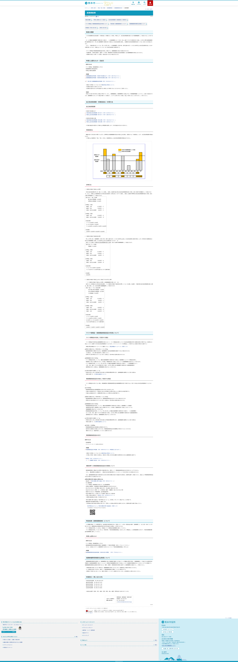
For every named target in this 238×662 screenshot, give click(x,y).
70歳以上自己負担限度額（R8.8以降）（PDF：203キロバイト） (100, 121)
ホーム (87, 8)
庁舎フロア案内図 (168, 632)
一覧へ (76, 636)
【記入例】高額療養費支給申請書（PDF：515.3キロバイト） (101, 81)
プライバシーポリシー (88, 627)
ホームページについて (88, 625)
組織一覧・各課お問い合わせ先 (171, 648)
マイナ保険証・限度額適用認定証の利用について (96, 23)
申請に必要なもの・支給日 (99, 19)
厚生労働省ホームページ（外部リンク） (119, 346)
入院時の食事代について (100, 374)
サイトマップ (86, 635)
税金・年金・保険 (101, 8)
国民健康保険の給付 (118, 8)
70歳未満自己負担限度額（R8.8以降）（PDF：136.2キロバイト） (100, 120)
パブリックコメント (7, 644)
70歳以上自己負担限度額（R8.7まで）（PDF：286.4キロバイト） (100, 114)
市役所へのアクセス (168, 629)
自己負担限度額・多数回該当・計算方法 (117, 19)
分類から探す (93, 8)
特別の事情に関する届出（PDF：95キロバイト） (102, 481)
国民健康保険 (109, 8)
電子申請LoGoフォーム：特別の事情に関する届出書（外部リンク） (102, 506)
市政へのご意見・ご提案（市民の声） (11, 639)
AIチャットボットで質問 (9, 631)
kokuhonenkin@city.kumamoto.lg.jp (124, 601)
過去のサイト (86, 632)
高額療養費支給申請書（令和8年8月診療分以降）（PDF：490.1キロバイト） (103, 77)
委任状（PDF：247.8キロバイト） (106, 495)
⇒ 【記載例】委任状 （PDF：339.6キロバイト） (97, 460)
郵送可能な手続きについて (108, 84)
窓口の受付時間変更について (169, 645)
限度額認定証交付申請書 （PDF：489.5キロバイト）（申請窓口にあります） (103, 449)
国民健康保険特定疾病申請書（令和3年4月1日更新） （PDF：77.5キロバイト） (104, 552)
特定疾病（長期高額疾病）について (118, 23)
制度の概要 (88, 19)
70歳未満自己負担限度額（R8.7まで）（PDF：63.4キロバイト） (100, 112)
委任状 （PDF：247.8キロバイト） (94, 458)
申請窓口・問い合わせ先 (91, 27)
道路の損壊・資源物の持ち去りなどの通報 (12, 642)
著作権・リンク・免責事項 (89, 630)
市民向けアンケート (7, 647)
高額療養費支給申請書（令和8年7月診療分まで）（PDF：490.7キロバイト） (103, 76)
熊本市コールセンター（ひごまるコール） (12, 624)
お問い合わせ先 (103, 27)
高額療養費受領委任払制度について (137, 23)
